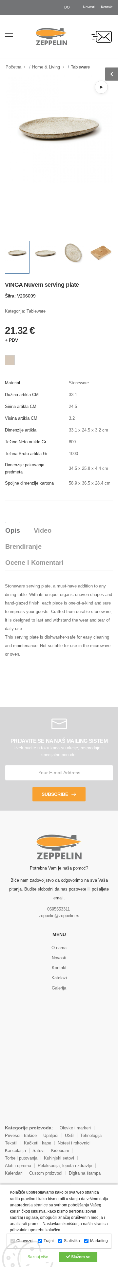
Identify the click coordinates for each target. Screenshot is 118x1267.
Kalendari (14, 1173)
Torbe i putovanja (21, 1158)
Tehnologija (91, 1135)
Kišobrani (60, 1150)
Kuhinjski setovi (59, 1158)
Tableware (80, 67)
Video (42, 530)
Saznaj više (38, 1257)
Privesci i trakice (21, 1135)
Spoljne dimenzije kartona (29, 483)
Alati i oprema (18, 1165)
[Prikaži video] (101, 87)
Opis (12, 530)
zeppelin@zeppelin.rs (59, 915)
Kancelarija (15, 1150)
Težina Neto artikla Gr (25, 441)
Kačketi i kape (37, 1143)
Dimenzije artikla (20, 430)
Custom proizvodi (45, 1173)
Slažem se (80, 1257)
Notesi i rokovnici (74, 1143)
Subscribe (55, 794)
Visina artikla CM (21, 418)
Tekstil (11, 1143)
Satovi (38, 1150)
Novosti (88, 7)
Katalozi (59, 977)
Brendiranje (23, 546)
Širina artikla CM (20, 406)
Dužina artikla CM (22, 394)
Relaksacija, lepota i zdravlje (65, 1165)
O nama (59, 947)
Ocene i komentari (34, 562)
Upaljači (50, 1135)
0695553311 (58, 909)
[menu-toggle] (9, 36)
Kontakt (106, 7)
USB (69, 1135)
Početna (13, 67)
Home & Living (46, 67)
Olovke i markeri (75, 1128)
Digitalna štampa (85, 1173)
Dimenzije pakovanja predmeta (24, 468)
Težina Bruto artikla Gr (26, 453)
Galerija (59, 988)
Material (12, 382)
